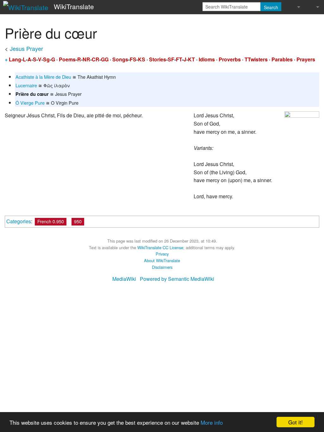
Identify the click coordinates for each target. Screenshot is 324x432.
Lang (15, 59)
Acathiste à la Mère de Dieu (43, 76)
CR (95, 59)
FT (179, 59)
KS (141, 59)
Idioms (207, 59)
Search (271, 7)
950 (78, 221)
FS (133, 59)
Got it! (295, 422)
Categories (18, 221)
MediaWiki (124, 278)
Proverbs (230, 59)
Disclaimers (162, 267)
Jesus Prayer (26, 48)
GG (105, 59)
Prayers (305, 59)
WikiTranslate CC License (160, 247)
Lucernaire (26, 85)
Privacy (162, 254)
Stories (157, 59)
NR (86, 59)
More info (212, 422)
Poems (67, 59)
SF (171, 59)
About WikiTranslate (162, 260)
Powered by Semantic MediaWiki (177, 278)
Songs (120, 59)
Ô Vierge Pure (30, 102)
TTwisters (256, 59)
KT (191, 59)
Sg (46, 59)
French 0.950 (50, 221)
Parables (282, 59)
